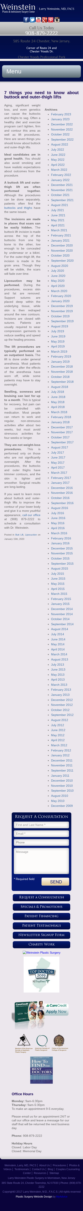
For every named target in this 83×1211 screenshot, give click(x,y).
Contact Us (38, 1169)
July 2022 (57, 149)
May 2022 (57, 159)
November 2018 (62, 371)
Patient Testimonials (41, 926)
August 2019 (59, 326)
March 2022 (59, 169)
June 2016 (58, 518)
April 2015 (58, 589)
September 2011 (62, 770)
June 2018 (58, 397)
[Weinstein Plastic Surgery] (41, 952)
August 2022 (59, 144)
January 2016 (60, 543)
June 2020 (58, 276)
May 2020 (57, 280)
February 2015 (61, 599)
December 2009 (62, 805)
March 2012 (59, 745)
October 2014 (60, 619)
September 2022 (62, 139)
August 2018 (59, 387)
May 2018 (57, 402)
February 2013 (61, 689)
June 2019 (58, 336)
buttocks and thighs (18, 207)
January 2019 (60, 361)
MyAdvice (61, 1196)
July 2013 (57, 664)
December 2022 (62, 124)
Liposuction (31, 534)
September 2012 (62, 715)
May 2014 (57, 644)
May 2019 (57, 341)
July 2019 (57, 331)
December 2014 (62, 609)
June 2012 (58, 730)
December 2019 (62, 306)
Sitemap (54, 1173)
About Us (44, 1165)
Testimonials (21, 1169)
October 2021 (60, 195)
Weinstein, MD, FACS (41, 10)
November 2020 (62, 250)
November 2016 (62, 492)
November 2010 (62, 785)
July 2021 (57, 210)
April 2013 (58, 679)
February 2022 (61, 175)
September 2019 (62, 321)
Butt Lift (19, 534)
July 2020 (57, 270)
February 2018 (61, 417)
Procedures (59, 1165)
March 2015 (59, 593)
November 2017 (62, 432)
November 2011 (62, 765)
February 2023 (61, 114)
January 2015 (60, 604)
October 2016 (60, 498)
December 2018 (62, 366)
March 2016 (59, 533)
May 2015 (57, 583)
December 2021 (62, 185)
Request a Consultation (41, 897)
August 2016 (59, 508)
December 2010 (62, 780)
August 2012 (59, 720)
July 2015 (57, 573)
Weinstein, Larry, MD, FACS (20, 1165)
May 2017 (57, 462)
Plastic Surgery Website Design (34, 1196)
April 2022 (58, 164)
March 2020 (59, 291)
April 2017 (58, 467)
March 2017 (59, 472)
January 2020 (60, 301)
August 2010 (59, 795)
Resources (40, 1173)
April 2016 (58, 528)
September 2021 (62, 200)
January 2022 (60, 180)
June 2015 (58, 578)
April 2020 (58, 286)
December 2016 (62, 488)
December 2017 (62, 427)
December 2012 (62, 700)
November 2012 (62, 704)
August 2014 (59, 629)
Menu (13, 71)
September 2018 (62, 381)
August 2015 (59, 568)
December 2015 (62, 548)
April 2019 (58, 346)
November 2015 (62, 553)
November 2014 (62, 614)
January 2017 (60, 482)
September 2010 (62, 790)
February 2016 (61, 538)
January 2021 (60, 240)
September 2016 (62, 503)
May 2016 (57, 523)
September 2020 (62, 260)
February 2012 (61, 750)
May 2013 (57, 674)
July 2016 (57, 513)
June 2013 (58, 669)
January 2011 (60, 775)
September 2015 (62, 563)
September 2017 (62, 442)
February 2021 (61, 235)
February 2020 (61, 296)
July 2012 (57, 725)
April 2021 (58, 225)
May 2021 (57, 220)
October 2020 (60, 255)
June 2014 (58, 639)
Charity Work (42, 944)
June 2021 (58, 215)
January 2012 (60, 755)
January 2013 (60, 694)
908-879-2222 (41, 33)
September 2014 (62, 624)
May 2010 (57, 801)
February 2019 (61, 356)
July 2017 (57, 452)
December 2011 (62, 760)
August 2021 (59, 205)
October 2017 (60, 437)
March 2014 (59, 654)
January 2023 (60, 119)
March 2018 (59, 412)
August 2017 (59, 447)
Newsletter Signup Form (41, 935)
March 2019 (59, 351)
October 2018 (60, 376)
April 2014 (58, 649)
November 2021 (62, 190)
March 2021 (59, 230)
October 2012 (60, 710)
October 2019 (60, 316)
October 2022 (60, 134)
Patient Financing (41, 916)
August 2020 (59, 265)
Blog (50, 1169)
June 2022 (58, 154)
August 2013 (59, 659)
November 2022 (62, 129)
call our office (31, 515)
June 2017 (58, 457)
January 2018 (60, 422)
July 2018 (57, 391)
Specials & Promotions (41, 907)
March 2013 (59, 684)
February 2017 (61, 477)
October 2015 (60, 558)
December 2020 (62, 245)
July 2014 (57, 634)
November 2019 (62, 311)
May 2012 (57, 735)
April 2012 (58, 740)
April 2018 (58, 407)
